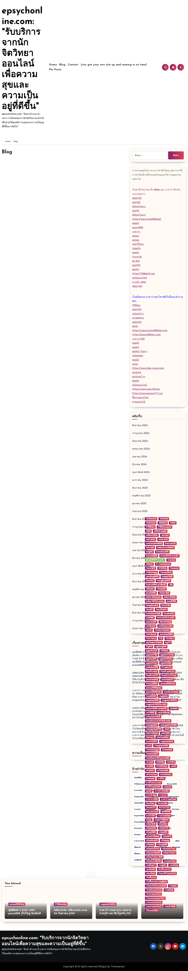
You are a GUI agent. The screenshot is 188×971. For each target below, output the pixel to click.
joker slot (137, 286)
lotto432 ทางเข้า (165, 617)
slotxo (135, 236)
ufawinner (165, 774)
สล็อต (148, 820)
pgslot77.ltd (166, 655)
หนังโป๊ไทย (137, 244)
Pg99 (149, 646)
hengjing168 (163, 580)
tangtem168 (161, 745)
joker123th (170, 597)
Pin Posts (55, 69)
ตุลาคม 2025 (139, 503)
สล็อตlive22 (152, 840)
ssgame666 (166, 741)
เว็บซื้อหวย (151, 877)
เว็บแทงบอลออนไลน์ (155, 898)
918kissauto (140, 784)
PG (160, 638)
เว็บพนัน (173, 886)
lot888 (150, 617)
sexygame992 (153, 729)
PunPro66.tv (167, 671)
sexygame (151, 725)
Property (166, 667)
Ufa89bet (161, 766)
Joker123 (164, 593)
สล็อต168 (150, 824)
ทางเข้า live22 (161, 791)
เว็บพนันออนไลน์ (153, 890)
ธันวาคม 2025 (140, 487)
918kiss (136, 305)
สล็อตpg (165, 840)
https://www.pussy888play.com (149, 330)
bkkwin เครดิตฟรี (165, 547)
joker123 (136, 198)
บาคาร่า (136, 231)
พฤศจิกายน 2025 (141, 495)
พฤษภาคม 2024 (141, 628)
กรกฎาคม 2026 (140, 433)
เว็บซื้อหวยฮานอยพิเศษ (156, 881)
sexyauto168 (153, 716)
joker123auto (153, 597)
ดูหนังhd (136, 372)
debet (149, 564)
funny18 (137, 256)
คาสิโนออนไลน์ (153, 787)
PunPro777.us (169, 675)
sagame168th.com (156, 704)
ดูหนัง (135, 326)
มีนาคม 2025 (139, 558)
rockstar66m (171, 692)
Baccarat (170, 543)
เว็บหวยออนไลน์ (153, 894)
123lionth (151, 518)
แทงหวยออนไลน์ (153, 906)
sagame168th (108, 904)
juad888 (171, 601)
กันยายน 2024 (140, 604)
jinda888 (138, 803)
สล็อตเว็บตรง (139, 206)
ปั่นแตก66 (162, 803)
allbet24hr (152, 535)
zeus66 (150, 778)
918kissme (60, 904)
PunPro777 (152, 675)
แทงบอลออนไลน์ (153, 902)
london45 (169, 613)
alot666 (150, 539)
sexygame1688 (168, 725)
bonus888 (151, 556)
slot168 (136, 202)
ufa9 (173, 766)
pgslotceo (151, 663)
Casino (171, 560)
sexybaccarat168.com (158, 721)
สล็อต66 (163, 824)
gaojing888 (152, 576)
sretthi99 (151, 741)
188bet (163, 523)
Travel (149, 762)
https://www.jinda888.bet (146, 219)
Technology (152, 749)
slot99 (135, 210)
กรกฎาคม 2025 (140, 526)
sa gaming (138, 317)
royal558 (151, 696)
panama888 (166, 634)
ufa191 (170, 762)
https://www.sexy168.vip (146, 389)
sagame (163, 696)
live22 (135, 359)
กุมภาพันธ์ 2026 (141, 472)
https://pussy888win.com (146, 334)
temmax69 (152, 754)
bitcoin (150, 547)
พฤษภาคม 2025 (141, 542)
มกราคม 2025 (140, 573)
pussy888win (153, 692)
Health (149, 580)
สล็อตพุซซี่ (162, 844)
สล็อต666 (151, 828)
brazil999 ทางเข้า (169, 556)
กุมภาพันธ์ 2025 (141, 565)
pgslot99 (151, 659)
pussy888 (137, 227)
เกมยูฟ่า (162, 865)
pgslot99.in (166, 659)
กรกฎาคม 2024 (140, 620)
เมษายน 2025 (139, 550)
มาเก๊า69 (150, 815)
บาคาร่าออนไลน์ (168, 799)
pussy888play (153, 688)
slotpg (135, 240)
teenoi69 (167, 749)
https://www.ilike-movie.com (148, 368)
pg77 (168, 642)
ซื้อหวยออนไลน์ (140, 397)
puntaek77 (167, 679)
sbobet (174, 708)
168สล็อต (138, 778)
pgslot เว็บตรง (139, 351)
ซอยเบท (167, 787)
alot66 (165, 535)
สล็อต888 (151, 832)
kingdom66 (152, 605)
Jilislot (149, 589)
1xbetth (136, 248)
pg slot (136, 261)
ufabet (137, 835)
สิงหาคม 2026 (140, 425)
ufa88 (149, 766)
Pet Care (151, 638)
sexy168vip (163, 712)
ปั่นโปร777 (164, 807)
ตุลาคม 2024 (139, 597)
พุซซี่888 (166, 811)
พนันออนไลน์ (152, 811)
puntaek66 (152, 679)
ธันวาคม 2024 (140, 581)
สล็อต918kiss (152, 836)
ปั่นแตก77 (150, 807)
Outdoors (151, 634)
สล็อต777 (163, 828)
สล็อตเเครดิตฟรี (153, 861)
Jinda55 (161, 589)
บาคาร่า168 (138, 338)
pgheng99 (160, 646)
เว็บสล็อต (169, 890)
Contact (73, 64)
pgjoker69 (151, 650)
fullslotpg (137, 355)
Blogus (103, 966)
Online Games (162, 630)
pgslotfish (139, 816)
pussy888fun (140, 822)
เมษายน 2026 (139, 456)
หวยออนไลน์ (138, 401)
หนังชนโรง (138, 313)
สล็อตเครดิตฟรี (153, 853)
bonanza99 (162, 551)
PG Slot (170, 638)
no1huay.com (165, 626)
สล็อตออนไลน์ (139, 385)
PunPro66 (151, 671)
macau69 (151, 622)
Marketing (165, 622)
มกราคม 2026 (140, 480)
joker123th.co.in (154, 601)
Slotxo (149, 737)
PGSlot (164, 650)
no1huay (150, 626)
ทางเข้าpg (151, 795)
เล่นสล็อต (150, 873)
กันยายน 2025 (139, 511)
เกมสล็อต (173, 865)
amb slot (163, 539)
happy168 (138, 797)
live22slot (161, 609)
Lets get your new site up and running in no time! (114, 64)
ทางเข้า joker (139, 282)
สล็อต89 (163, 832)
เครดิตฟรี (137, 860)
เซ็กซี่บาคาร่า (164, 869)
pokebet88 (152, 667)
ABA (148, 531)
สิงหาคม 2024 (140, 612)
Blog (62, 64)
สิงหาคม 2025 (140, 519)
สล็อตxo (137, 854)
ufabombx (162, 770)
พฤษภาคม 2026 (141, 448)
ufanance (151, 774)
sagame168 (152, 700)
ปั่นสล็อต (150, 803)
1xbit (172, 523)
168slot (164, 518)
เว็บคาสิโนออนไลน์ (167, 873)
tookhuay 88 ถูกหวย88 (157, 758)
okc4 (149, 630)
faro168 (138, 790)
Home (53, 64)
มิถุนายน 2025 (140, 534)
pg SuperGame (154, 642)
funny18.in (166, 572)
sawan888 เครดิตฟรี (156, 708)
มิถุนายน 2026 (140, 441)
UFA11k (160, 762)
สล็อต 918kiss (161, 820)
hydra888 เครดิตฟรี (156, 584)
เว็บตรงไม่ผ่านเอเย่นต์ (156, 886)
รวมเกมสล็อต (164, 815)
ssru (148, 745)
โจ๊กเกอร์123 (152, 910)
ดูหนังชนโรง (138, 376)
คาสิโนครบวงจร (153, 782)
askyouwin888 (154, 543)
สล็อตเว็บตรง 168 (154, 857)
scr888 (150, 712)
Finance (174, 568)
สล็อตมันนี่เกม (152, 848)
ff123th (162, 568)
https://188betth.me (143, 273)
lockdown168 (153, 613)
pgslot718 (151, 655)
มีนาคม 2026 (139, 464)
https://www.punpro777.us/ (147, 393)
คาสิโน (161, 778)
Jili (170, 584)
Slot (167, 729)
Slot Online (152, 733)
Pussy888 (151, 683)
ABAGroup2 (160, 531)
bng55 (149, 551)
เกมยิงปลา (150, 865)
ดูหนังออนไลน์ (139, 277)
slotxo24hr (163, 737)
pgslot (135, 223)
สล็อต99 (137, 847)
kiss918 (136, 265)
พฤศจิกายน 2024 (141, 589)
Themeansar (117, 966)
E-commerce (163, 564)
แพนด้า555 (170, 906)
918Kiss (150, 527)
